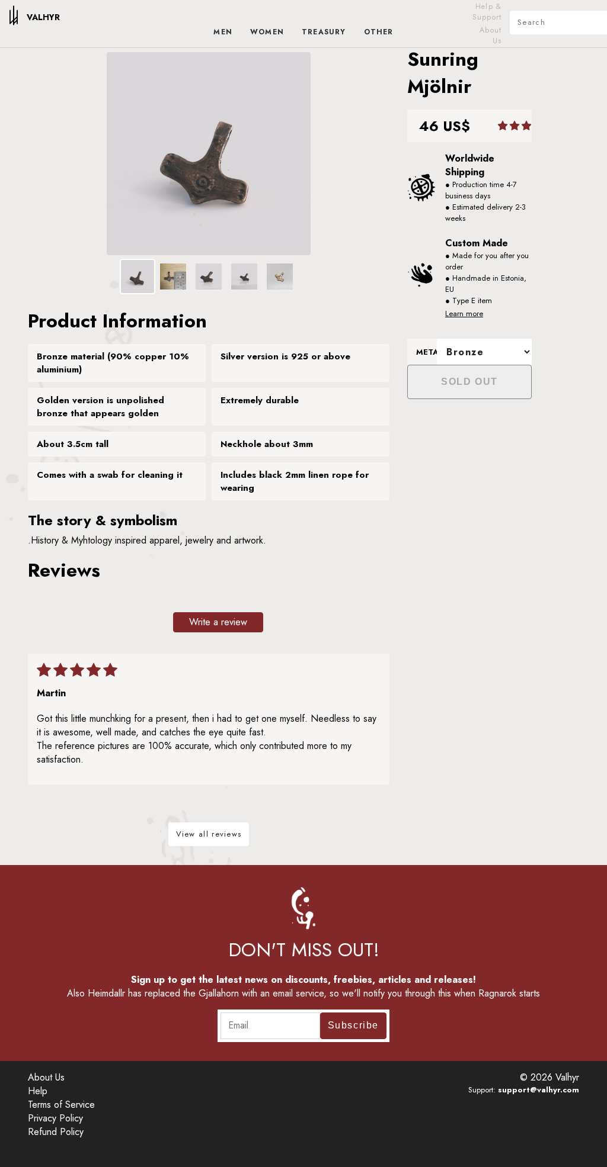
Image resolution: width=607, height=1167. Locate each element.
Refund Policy (56, 1132)
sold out (469, 382)
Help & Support (486, 11)
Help (37, 1091)
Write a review (218, 622)
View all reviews (209, 834)
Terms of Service (61, 1104)
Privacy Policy (55, 1118)
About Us (490, 35)
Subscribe (353, 1025)
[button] (526, 126)
